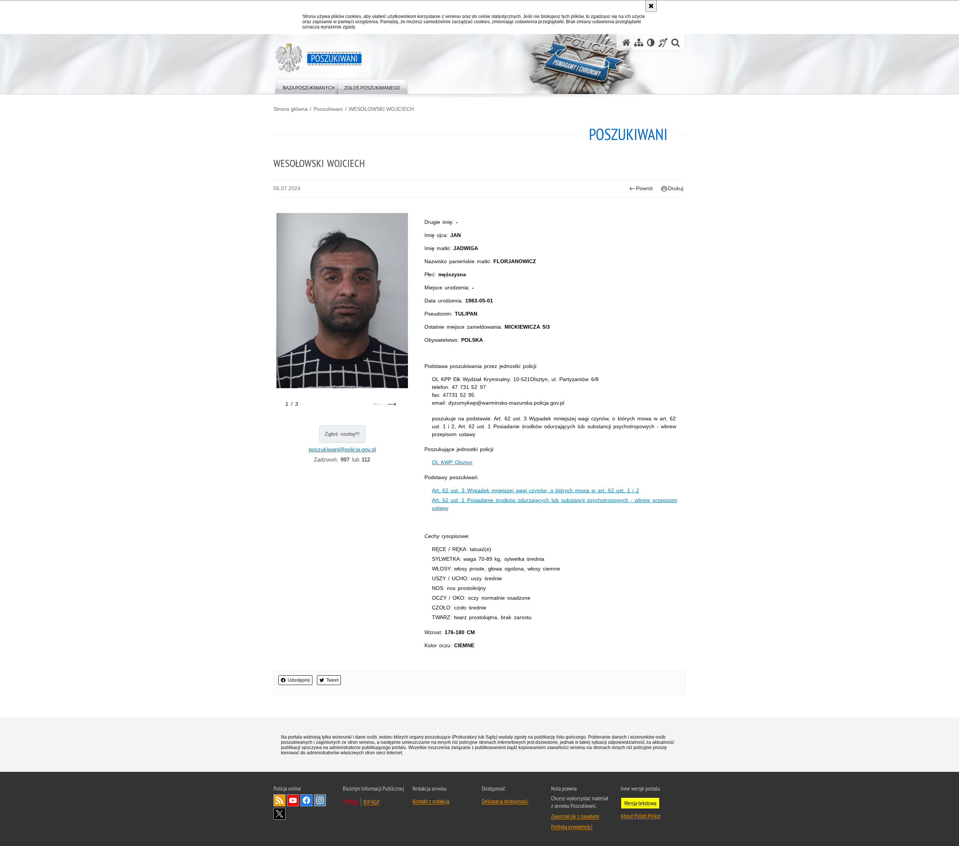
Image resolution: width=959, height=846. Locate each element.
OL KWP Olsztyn (452, 462)
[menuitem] (308, 86)
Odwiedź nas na (293, 800)
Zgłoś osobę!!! (342, 434)
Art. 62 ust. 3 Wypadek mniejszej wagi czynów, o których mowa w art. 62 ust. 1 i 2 (535, 490)
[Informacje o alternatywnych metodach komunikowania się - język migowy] (663, 42)
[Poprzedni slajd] (377, 404)
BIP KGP (371, 802)
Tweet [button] (332, 680)
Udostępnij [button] (299, 680)
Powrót (644, 188)
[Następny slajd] (392, 404)
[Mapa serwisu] (638, 42)
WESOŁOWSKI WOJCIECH (381, 109)
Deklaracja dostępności (505, 801)
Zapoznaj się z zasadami (575, 816)
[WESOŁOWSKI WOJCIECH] (342, 300)
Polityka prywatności (571, 826)
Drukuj (675, 188)
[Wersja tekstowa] (651, 42)
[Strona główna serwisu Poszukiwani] (626, 42)
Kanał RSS (279, 800)
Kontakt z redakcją (430, 801)
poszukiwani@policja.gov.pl (342, 449)
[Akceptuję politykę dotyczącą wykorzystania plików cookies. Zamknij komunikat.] (651, 6)
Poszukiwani (328, 109)
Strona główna (290, 109)
